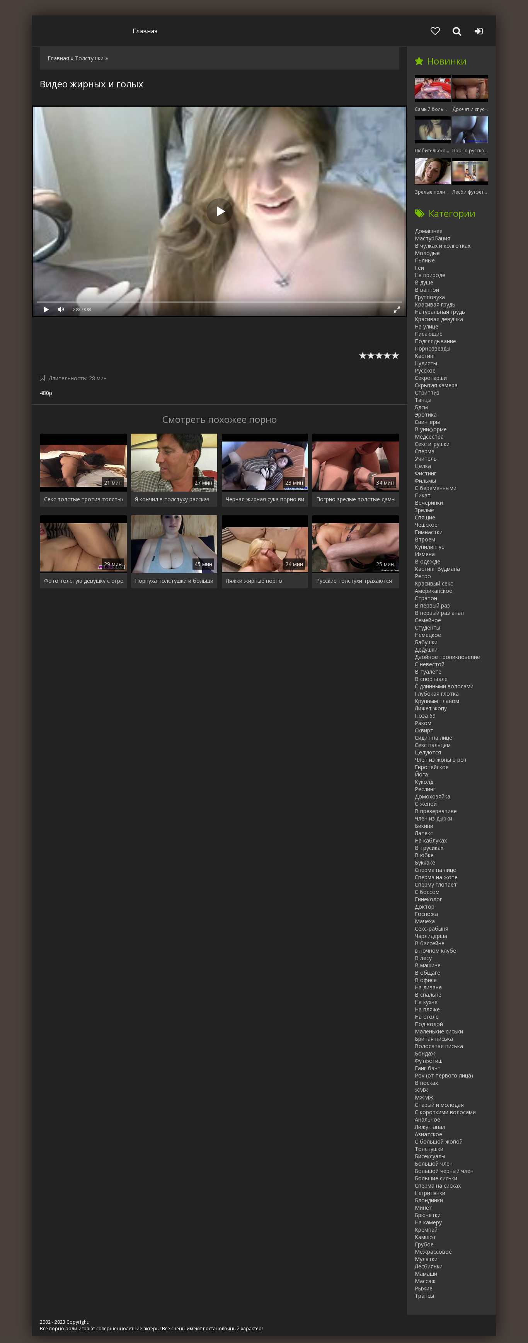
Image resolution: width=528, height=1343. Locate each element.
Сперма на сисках (438, 1185)
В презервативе (436, 811)
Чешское (426, 524)
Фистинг (425, 473)
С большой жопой (439, 1141)
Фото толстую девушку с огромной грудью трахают (83, 580)
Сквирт (424, 730)
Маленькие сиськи (439, 1031)
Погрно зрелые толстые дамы (355, 499)
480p (46, 393)
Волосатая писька (439, 1046)
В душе (424, 282)
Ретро (423, 576)
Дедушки (426, 649)
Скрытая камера (436, 385)
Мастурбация (432, 238)
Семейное (428, 620)
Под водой (429, 1024)
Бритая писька (434, 1038)
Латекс (424, 833)
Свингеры (427, 422)
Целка (423, 466)
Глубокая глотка (437, 693)
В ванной (427, 289)
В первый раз (432, 605)
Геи (419, 267)
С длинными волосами (444, 686)
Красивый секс (434, 583)
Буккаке (425, 862)
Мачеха (425, 921)
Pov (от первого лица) (444, 1075)
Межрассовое (433, 1251)
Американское (433, 590)
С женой (426, 803)
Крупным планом (437, 701)
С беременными (435, 488)
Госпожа (426, 913)
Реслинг (425, 789)
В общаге (427, 972)
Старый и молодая (439, 1104)
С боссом (427, 891)
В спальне (428, 994)
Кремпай (426, 1229)
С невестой (430, 664)
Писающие (429, 333)
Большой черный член (444, 1170)
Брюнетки (428, 1215)
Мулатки (426, 1259)
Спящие (425, 517)
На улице (426, 326)
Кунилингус (429, 546)
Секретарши (431, 377)
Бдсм (421, 407)
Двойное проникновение (447, 656)
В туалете (428, 671)
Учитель (426, 458)
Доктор (424, 906)
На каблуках (431, 840)
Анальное (427, 1119)
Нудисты (426, 363)
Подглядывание (435, 341)
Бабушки (426, 642)
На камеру (428, 1222)
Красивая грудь (435, 304)
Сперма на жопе (436, 877)
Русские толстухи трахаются (354, 580)
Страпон (426, 598)
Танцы (423, 399)
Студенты (427, 627)
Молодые (427, 253)
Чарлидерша (431, 936)
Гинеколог (428, 899)
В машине (428, 965)
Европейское (432, 767)
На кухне (426, 1002)
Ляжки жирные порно (254, 580)
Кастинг (425, 355)
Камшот (425, 1237)
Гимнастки (429, 532)
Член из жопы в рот (441, 759)
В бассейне (430, 943)
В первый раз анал (439, 612)
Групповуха (430, 297)
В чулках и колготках (442, 245)
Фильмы (425, 480)
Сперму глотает (436, 884)
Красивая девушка (439, 319)
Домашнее (429, 231)
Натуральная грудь (440, 311)
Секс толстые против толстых (83, 499)
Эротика (426, 414)
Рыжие (424, 1288)
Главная (145, 31)
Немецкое (428, 634)
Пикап (423, 495)
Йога (421, 774)
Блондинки (429, 1200)
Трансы (424, 1295)
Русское (425, 370)
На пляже (427, 1009)
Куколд (424, 781)
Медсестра (429, 436)
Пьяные (425, 260)
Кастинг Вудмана (437, 568)
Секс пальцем (433, 745)
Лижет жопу (431, 708)
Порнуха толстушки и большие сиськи (174, 580)
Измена (425, 554)
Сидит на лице (433, 737)
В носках (426, 1082)
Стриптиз (427, 392)
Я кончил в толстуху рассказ (172, 499)
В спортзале (431, 679)
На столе (427, 1016)
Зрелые (424, 510)
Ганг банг (427, 1068)
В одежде (427, 561)
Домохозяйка (432, 796)
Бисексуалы (430, 1156)
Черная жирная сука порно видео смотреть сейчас (265, 499)
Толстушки (429, 1148)
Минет (423, 1207)
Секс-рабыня (431, 928)
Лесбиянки (429, 1266)
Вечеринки (429, 502)
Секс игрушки (432, 444)
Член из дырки (433, 818)
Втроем (425, 539)
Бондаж (425, 1053)
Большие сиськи (436, 1178)
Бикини (424, 825)
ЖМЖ (421, 1090)
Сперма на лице (435, 869)
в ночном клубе (435, 950)
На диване (428, 987)
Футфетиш (429, 1060)
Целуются (428, 752)
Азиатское (428, 1134)
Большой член (434, 1163)
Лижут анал (430, 1126)
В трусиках (429, 847)
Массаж (425, 1281)
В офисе (426, 980)
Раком (423, 723)
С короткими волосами (445, 1112)
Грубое (424, 1244)
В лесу (423, 958)
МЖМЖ (424, 1097)
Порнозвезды (432, 348)
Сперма (424, 451)
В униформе (431, 429)
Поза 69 (425, 715)
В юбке (424, 855)
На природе (430, 275)
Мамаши (426, 1273)
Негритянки (430, 1193)
